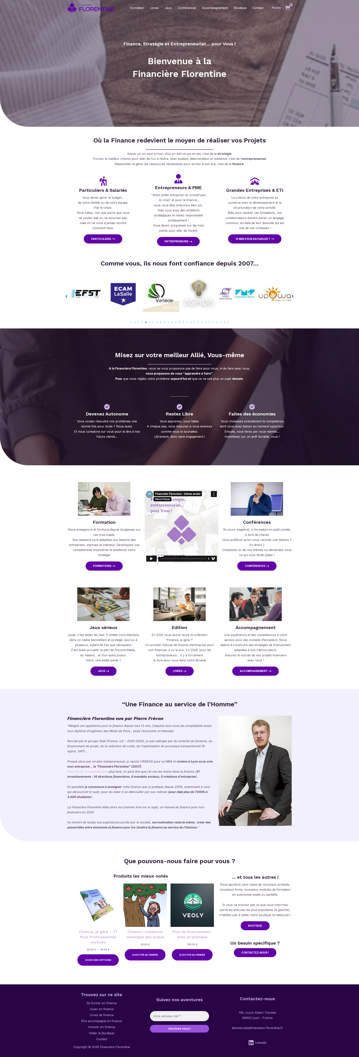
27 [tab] (228, 322)
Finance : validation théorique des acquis (145, 934)
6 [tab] (149, 322)
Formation (137, 8)
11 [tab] (168, 322)
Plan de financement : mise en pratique (192, 934)
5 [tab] (146, 322)
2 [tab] (134, 322)
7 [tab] (153, 322)
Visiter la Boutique (101, 1033)
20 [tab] (202, 322)
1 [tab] (131, 322)
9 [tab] (161, 322)
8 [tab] (157, 322)
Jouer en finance (101, 1009)
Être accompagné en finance (101, 1021)
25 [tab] (221, 322)
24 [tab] (217, 322)
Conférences (187, 8)
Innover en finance (101, 1027)
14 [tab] (179, 322)
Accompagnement (215, 8)
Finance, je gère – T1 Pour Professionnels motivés (98, 936)
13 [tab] (176, 322)
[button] (66, 296)
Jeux (168, 8)
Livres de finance (102, 1015)
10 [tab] (164, 322)
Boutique (240, 8)
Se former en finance (101, 1003)
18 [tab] (194, 322)
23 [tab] (213, 322)
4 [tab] (142, 322)
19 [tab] (198, 322)
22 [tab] (209, 322)
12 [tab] (172, 322)
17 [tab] (191, 322)
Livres (154, 8)
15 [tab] (183, 322)
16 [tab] (187, 322)
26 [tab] (224, 322)
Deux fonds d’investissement (87, 771)
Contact (257, 8)
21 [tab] (206, 322)
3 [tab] (138, 322)
